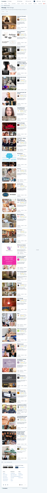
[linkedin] (5, 484)
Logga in (4, 473)
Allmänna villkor (20, 477)
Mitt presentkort (5, 477)
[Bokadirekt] (3, 1)
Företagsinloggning (21, 467)
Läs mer (17, 467)
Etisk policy (19, 473)
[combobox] (12, 1)
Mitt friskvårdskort (5, 479)
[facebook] (7, 484)
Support (12, 480)
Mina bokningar (5, 474)
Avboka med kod (5, 480)
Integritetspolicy (20, 474)
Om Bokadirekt (13, 473)
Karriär (11, 479)
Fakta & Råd (12, 477)
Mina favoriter (5, 476)
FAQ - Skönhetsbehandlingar (15, 476)
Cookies (19, 476)
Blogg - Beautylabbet (14, 474)
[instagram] (3, 484)
